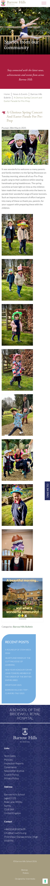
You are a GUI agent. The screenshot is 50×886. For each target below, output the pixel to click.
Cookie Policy (11, 774)
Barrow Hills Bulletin (23, 626)
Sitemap (24, 870)
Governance (10, 767)
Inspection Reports (14, 763)
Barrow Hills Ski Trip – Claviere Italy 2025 (17, 691)
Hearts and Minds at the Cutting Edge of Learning (18, 661)
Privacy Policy (11, 778)
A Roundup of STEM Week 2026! (18, 651)
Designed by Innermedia (25, 879)
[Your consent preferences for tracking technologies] (45, 881)
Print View (9, 836)
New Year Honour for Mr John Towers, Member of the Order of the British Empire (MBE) (18, 675)
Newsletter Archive (14, 770)
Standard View (24, 836)
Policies (8, 759)
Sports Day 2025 (13, 685)
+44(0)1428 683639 (14, 829)
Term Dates (10, 755)
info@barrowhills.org (15, 833)
